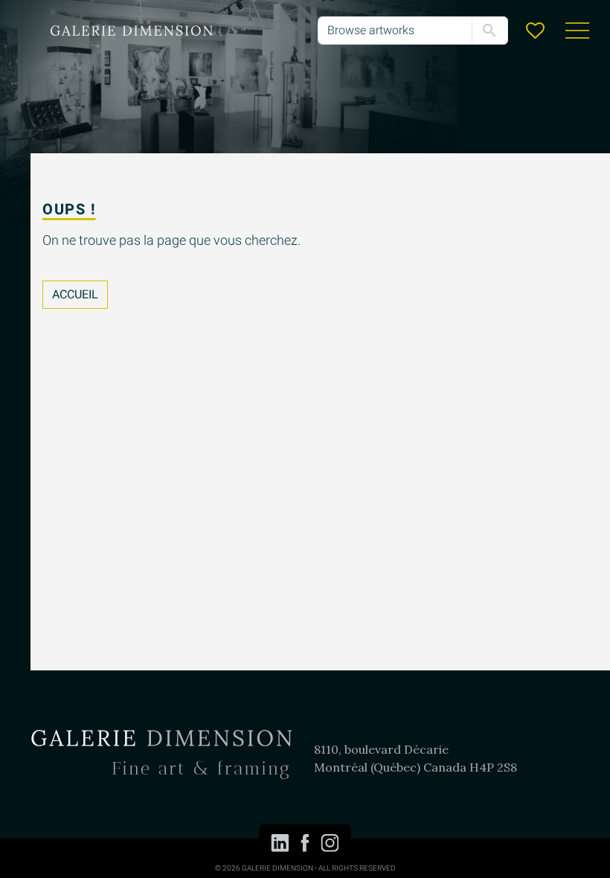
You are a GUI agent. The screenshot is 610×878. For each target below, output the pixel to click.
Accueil (75, 295)
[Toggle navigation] (577, 30)
